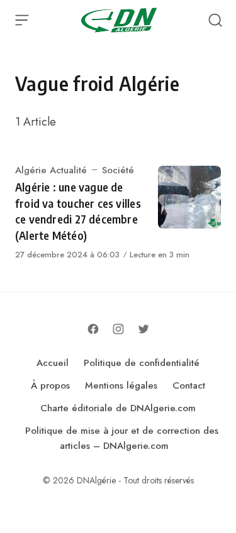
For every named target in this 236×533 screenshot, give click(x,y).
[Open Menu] (22, 20)
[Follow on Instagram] (118, 329)
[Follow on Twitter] (143, 329)
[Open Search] (215, 20)
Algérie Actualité (51, 170)
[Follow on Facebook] (93, 329)
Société (118, 170)
